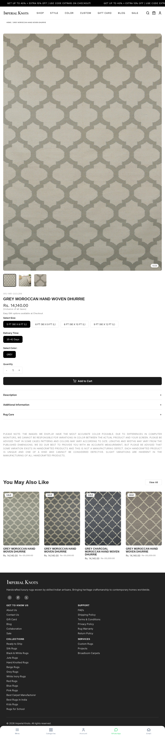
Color (69, 13)
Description (82, 395)
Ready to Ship (14, 643)
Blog (121, 13)
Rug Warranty (85, 628)
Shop (40, 13)
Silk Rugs (11, 648)
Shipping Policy (87, 614)
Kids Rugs (12, 704)
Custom (85, 13)
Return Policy (85, 633)
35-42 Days (13, 339)
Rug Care (82, 414)
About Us (11, 610)
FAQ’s (81, 610)
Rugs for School (15, 709)
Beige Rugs (12, 667)
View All (153, 482)
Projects (82, 648)
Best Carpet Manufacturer (21, 695)
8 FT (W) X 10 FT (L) (74, 324)
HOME (8, 22)
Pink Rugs (12, 690)
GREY (9, 354)
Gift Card (105, 13)
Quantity (8, 364)
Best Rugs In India (16, 699)
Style (54, 13)
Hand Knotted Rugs (17, 662)
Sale (135, 13)
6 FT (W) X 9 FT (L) (45, 324)
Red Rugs (11, 681)
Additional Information (82, 405)
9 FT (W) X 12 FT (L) (104, 324)
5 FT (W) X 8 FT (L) (17, 324)
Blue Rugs (12, 685)
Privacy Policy (86, 624)
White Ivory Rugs (16, 676)
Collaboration (14, 628)
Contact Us (12, 614)
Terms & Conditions (89, 619)
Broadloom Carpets (89, 653)
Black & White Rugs (17, 653)
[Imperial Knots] (82, 582)
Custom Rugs (85, 643)
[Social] (9, 597)
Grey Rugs (12, 671)
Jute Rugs (12, 657)
